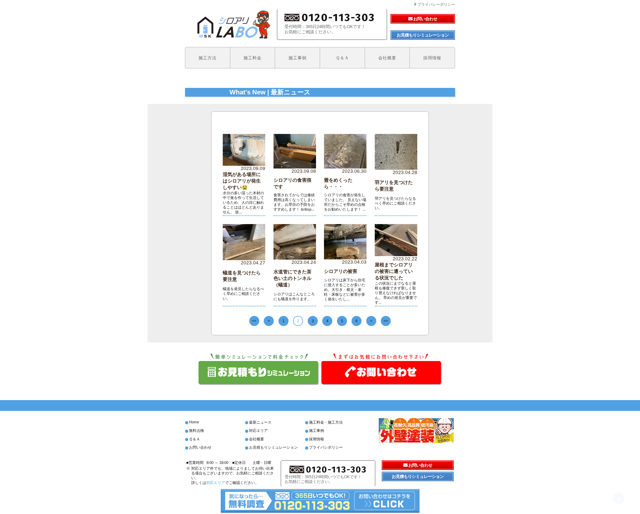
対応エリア (215, 483)
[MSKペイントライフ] (416, 430)
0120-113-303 (336, 469)
